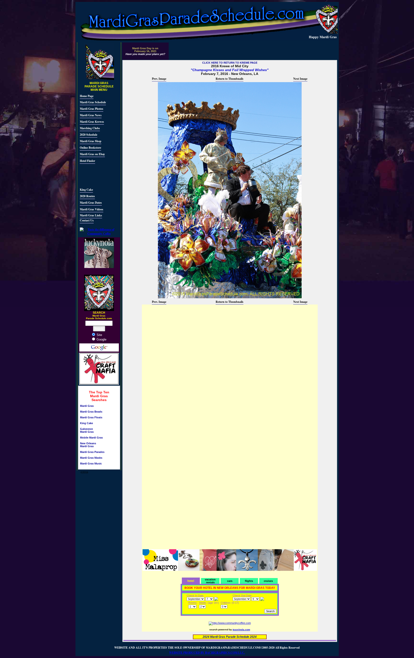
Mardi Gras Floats (91, 417)
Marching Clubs (90, 128)
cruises (268, 580)
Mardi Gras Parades (92, 452)
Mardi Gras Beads (91, 411)
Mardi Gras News (91, 115)
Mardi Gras (87, 405)
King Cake (86, 190)
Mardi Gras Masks (91, 457)
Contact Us (87, 220)
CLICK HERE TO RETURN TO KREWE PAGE (229, 62)
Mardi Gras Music (91, 463)
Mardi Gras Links (91, 215)
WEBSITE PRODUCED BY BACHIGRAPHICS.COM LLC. (207, 653)
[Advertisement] (94, 175)
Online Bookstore (90, 148)
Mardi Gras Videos (91, 209)
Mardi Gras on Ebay (92, 154)
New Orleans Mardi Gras (88, 445)
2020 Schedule (88, 135)
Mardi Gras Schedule (93, 102)
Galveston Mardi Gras (87, 430)
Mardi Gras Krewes (92, 122)
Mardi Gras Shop (90, 141)
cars (229, 580)
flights (249, 580)
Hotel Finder (87, 161)
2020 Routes (87, 196)
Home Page (86, 96)
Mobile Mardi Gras (91, 437)
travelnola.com (241, 629)
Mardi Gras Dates (91, 203)
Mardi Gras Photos (91, 109)
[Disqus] (230, 365)
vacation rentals (210, 581)
